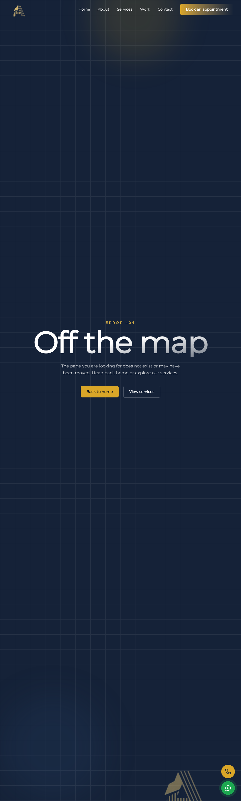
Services (125, 9)
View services (141, 391)
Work (145, 9)
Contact (165, 9)
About (103, 9)
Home (84, 9)
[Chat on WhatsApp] (228, 788)
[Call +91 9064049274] (228, 771)
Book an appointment (207, 9)
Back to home (99, 391)
